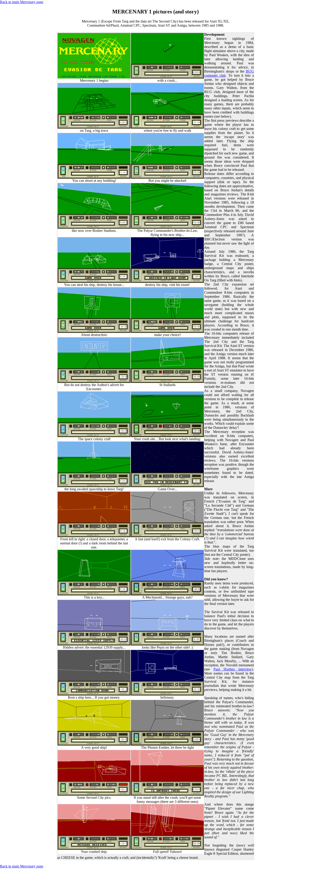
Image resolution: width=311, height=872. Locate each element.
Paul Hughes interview (233, 669)
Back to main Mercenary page (21, 2)
